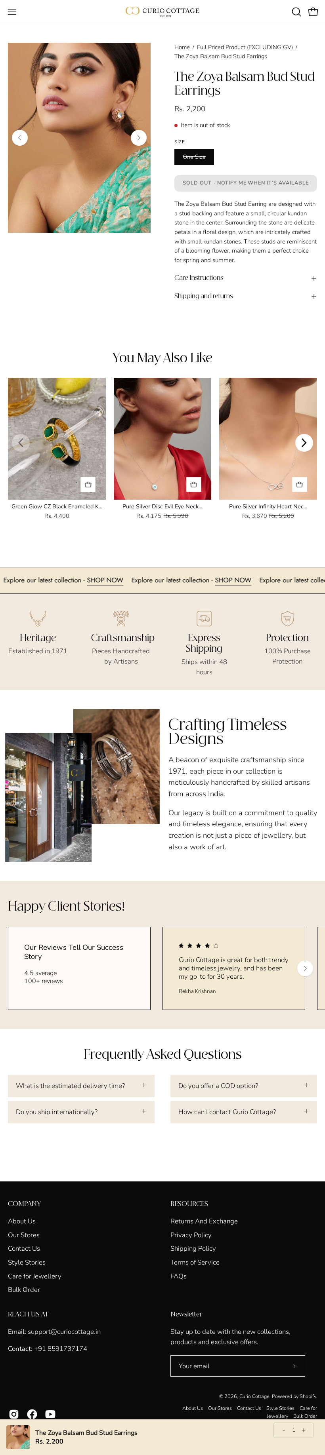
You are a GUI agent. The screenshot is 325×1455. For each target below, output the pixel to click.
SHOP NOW (135, 580)
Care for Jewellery (34, 1275)
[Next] (139, 138)
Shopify (308, 1396)
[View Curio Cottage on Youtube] (50, 1414)
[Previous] (20, 138)
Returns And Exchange (204, 1221)
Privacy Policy (191, 1234)
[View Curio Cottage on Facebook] (32, 1414)
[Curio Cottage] (162, 11)
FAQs (178, 1275)
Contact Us (24, 1248)
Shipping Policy (193, 1248)
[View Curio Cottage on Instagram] (14, 1414)
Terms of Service (195, 1262)
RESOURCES (189, 1204)
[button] (295, 11)
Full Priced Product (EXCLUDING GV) (245, 47)
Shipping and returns (203, 296)
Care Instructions (199, 278)
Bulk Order (24, 1289)
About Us (22, 1221)
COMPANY (24, 1204)
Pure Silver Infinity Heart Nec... (268, 506)
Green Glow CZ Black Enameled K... (56, 506)
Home (182, 47)
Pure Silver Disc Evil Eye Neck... (162, 506)
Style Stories (27, 1262)
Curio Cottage (254, 1396)
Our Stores (24, 1234)
